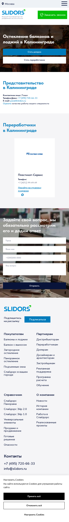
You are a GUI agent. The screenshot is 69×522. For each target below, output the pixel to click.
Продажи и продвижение (12, 429)
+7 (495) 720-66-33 (27, 98)
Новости (41, 401)
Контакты (13, 456)
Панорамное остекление (12, 359)
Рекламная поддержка (43, 370)
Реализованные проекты (46, 424)
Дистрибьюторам (47, 339)
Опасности (10, 445)
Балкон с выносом (15, 345)
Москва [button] (9, 4)
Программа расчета (43, 378)
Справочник (13, 395)
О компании (45, 395)
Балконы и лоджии (16, 339)
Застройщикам (45, 363)
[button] (3, 3)
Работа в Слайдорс (42, 415)
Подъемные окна (15, 367)
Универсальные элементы (13, 421)
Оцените (7, 103)
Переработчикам (47, 344)
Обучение (42, 385)
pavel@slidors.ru (18, 100)
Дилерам (42, 349)
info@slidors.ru (15, 469)
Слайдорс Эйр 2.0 (15, 409)
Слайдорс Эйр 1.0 (15, 414)
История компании (42, 407)
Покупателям (14, 334)
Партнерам (44, 334)
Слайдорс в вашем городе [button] (16, 373)
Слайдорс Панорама (10, 402)
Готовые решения (9, 437)
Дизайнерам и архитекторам (45, 356)
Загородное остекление (12, 351)
